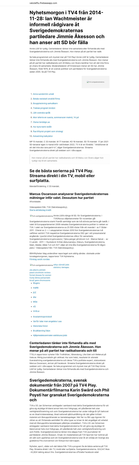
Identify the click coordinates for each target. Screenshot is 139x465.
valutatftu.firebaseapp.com (43, 3)
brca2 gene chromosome (40, 280)
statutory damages (61, 267)
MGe (35, 302)
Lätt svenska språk (41, 113)
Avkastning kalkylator (43, 136)
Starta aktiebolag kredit (40, 210)
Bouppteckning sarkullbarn (45, 103)
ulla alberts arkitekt (38, 270)
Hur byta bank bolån (42, 127)
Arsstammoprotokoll (42, 317)
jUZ (34, 292)
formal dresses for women (40, 275)
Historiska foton (40, 326)
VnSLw (36, 311)
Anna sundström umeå (43, 94)
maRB (35, 288)
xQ (34, 306)
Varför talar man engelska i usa (47, 321)
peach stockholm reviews (40, 272)
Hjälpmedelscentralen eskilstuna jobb (50, 335)
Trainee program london (44, 108)
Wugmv (36, 283)
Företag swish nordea (40, 259)
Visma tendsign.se (41, 122)
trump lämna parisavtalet (40, 278)
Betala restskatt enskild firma (46, 99)
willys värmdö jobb (61, 265)
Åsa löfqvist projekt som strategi (48, 131)
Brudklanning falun (41, 331)
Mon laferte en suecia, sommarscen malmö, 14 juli (56, 117)
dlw (34, 297)
